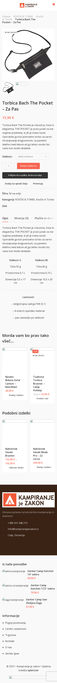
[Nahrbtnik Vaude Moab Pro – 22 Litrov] (42, 431)
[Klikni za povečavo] (8, 75)
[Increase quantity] (13, 166)
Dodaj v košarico (28, 165)
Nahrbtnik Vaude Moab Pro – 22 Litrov (40, 454)
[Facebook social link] (9, 206)
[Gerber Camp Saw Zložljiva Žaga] (13, 600)
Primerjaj (38, 183)
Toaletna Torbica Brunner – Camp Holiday (39, 383)
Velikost (7, 156)
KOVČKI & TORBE (23, 16)
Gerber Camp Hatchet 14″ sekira (41, 572)
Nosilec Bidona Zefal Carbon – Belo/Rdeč (12, 382)
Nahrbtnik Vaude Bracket (11, 452)
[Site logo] (28, 5)
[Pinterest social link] (13, 206)
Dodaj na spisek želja (16, 183)
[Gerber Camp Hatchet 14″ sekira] (13, 571)
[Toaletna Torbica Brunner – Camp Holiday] (42, 359)
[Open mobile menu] (3, 5)
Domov (6, 16)
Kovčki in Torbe (45, 199)
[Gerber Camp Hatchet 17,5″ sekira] (15, 586)
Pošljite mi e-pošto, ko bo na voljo (25, 175)
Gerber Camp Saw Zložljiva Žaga (36, 601)
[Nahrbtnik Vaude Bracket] (14, 431)
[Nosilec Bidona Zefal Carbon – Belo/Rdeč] (14, 359)
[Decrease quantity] (4, 166)
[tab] (21, 218)
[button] (15, 395)
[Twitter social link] (17, 206)
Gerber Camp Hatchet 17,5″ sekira (43, 587)
